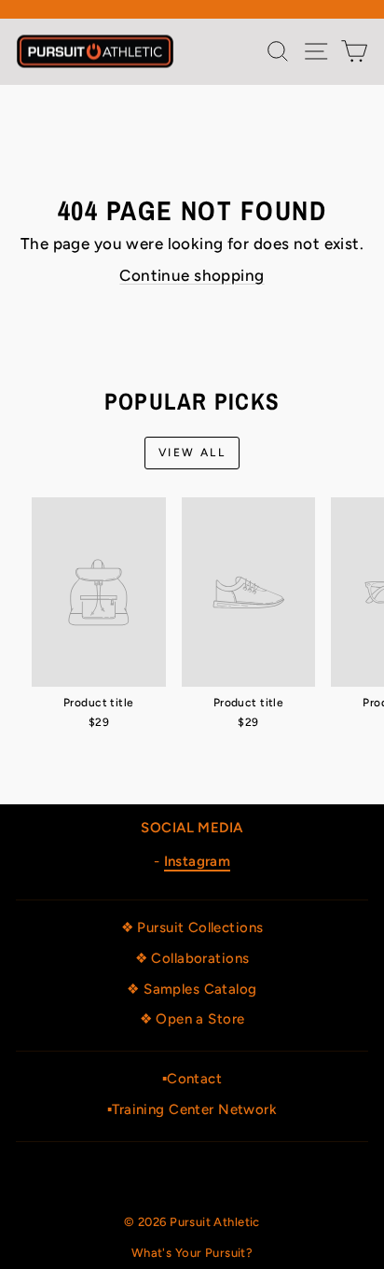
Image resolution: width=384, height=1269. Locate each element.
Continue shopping (191, 275)
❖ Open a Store (192, 1019)
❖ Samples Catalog (191, 989)
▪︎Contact (192, 1078)
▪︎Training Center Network (192, 1109)
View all (192, 452)
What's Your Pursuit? (192, 1253)
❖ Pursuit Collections (192, 927)
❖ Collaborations (192, 958)
